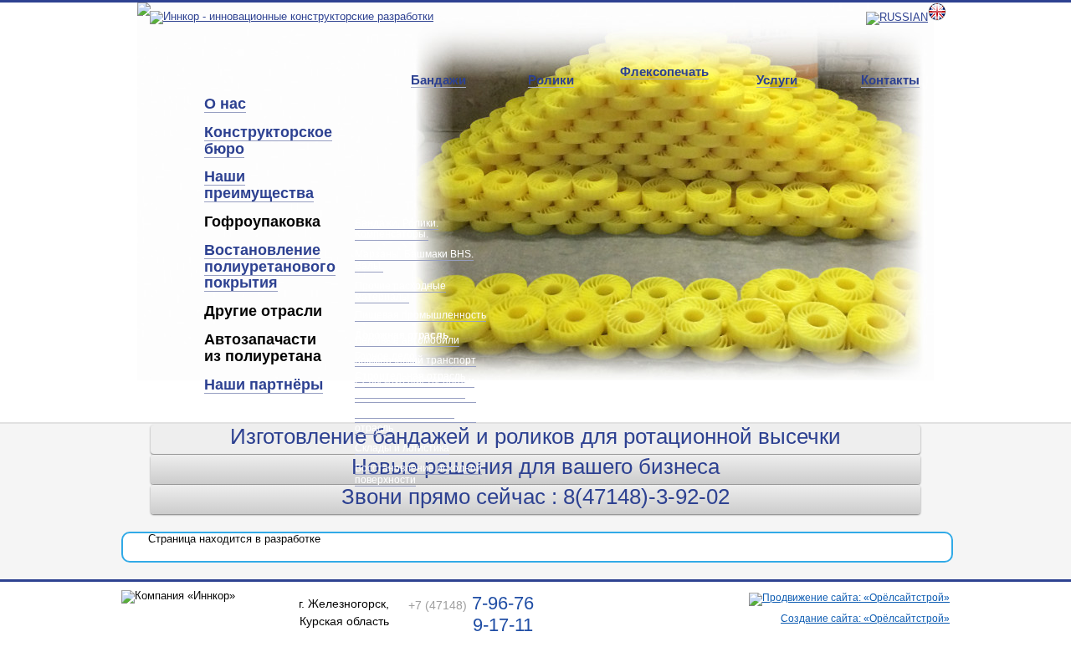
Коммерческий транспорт (415, 360)
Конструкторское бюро (268, 140)
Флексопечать (664, 71)
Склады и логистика (402, 448)
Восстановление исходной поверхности (418, 473)
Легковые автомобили (407, 340)
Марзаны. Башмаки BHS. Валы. (414, 259)
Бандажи (438, 80)
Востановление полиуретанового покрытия (270, 267)
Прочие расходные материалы (400, 291)
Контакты (890, 80)
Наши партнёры (263, 384)
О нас (225, 103)
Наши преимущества (259, 184)
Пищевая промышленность (420, 315)
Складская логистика (404, 412)
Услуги (776, 80)
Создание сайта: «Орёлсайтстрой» (865, 618)
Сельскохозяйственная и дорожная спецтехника (414, 386)
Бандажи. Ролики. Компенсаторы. (396, 228)
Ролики (551, 80)
